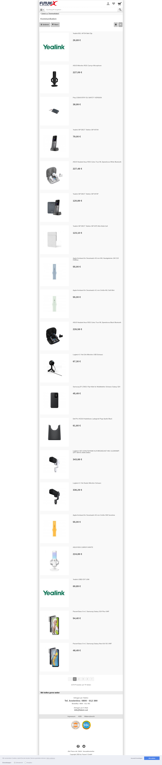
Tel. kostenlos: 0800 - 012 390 (81, 700)
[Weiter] (92, 679)
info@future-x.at (81, 710)
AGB (79, 716)
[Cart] (120, 3)
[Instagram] (84, 746)
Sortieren (45, 24)
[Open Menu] (42, 10)
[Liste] (120, 24)
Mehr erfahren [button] (51, 758)
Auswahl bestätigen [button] (136, 758)
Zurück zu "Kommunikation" (50, 13)
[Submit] (120, 9)
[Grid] (116, 24)
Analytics (29, 762)
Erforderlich (19, 762)
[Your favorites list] (113, 3)
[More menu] (108, 3)
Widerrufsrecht (89, 716)
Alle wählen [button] (152, 758)
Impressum (71, 716)
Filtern (56, 24)
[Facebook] (78, 746)
